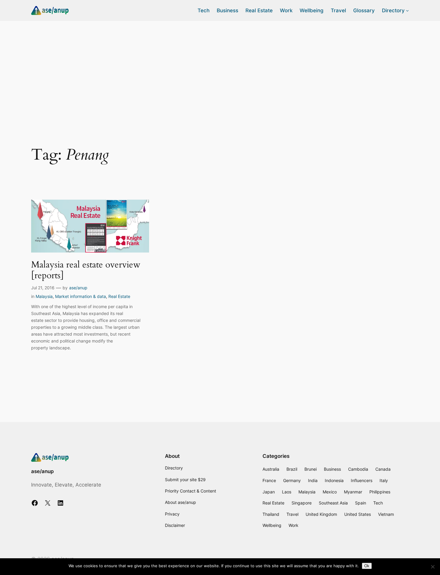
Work (293, 525)
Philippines (379, 491)
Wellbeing (272, 525)
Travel (292, 514)
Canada (383, 469)
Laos (286, 491)
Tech (378, 502)
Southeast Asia (333, 502)
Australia (271, 469)
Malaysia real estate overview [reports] (85, 270)
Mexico (330, 491)
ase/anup (78, 287)
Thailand (271, 514)
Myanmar (353, 491)
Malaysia (44, 296)
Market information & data (80, 296)
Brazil (291, 469)
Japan (269, 491)
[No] (433, 567)
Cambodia (358, 469)
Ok (366, 566)
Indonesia (334, 480)
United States (357, 514)
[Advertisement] (220, 68)
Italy (384, 480)
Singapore (302, 502)
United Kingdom (321, 514)
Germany (292, 480)
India (313, 480)
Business (332, 469)
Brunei (310, 469)
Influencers (361, 480)
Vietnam (386, 514)
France (269, 480)
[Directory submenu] (407, 10)
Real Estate (119, 296)
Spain (360, 502)
